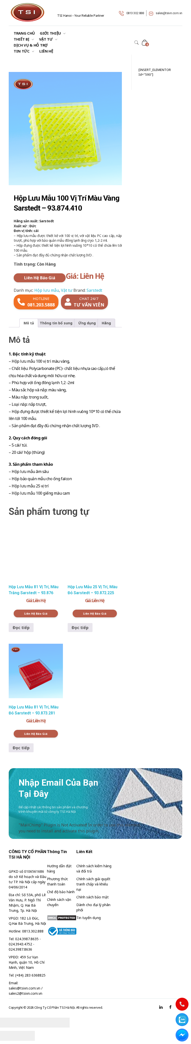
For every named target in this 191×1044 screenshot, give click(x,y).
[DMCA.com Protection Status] (62, 918)
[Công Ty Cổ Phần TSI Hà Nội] (27, 12)
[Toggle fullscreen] (43, 1023)
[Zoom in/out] (61, 1023)
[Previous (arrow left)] (8, 1036)
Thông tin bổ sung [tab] (56, 323)
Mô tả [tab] (29, 323)
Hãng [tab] (106, 323)
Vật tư (66, 290)
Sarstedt (94, 290)
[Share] (26, 1023)
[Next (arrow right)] (26, 1036)
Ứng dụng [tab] (87, 323)
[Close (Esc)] (8, 1023)
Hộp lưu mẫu (46, 290)
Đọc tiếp (21, 627)
